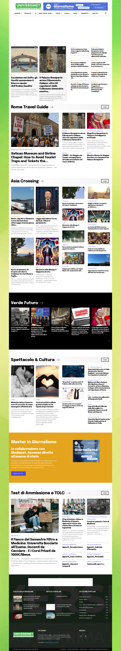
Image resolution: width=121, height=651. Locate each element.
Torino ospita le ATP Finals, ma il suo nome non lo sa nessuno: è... (100, 64)
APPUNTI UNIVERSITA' (69, 545)
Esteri (13, 75)
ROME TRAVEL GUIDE (45, 13)
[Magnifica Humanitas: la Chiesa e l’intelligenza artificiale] (98, 121)
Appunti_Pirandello (95, 557)
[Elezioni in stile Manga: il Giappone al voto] (47, 251)
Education (14, 536)
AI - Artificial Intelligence (95, 131)
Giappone (14, 267)
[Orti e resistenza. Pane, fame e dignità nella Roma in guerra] (20, 317)
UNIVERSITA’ (85, 13)
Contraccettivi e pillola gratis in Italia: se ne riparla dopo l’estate (46, 405)
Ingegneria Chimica (61, 596)
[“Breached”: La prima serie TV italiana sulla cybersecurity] (73, 371)
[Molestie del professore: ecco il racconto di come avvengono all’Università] (22, 381)
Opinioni (73, 47)
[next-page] (108, 341)
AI (35, 13)
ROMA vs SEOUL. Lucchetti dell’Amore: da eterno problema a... (97, 205)
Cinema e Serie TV (68, 379)
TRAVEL (58, 13)
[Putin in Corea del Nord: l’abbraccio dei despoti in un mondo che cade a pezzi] (99, 238)
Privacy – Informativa (73, 649)
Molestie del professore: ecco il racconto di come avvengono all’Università (22, 405)
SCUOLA (66, 13)
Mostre (41, 75)
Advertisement (83, 649)
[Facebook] (81, 636)
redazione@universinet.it (51, 642)
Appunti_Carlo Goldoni (72, 557)
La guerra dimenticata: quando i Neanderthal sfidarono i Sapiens (99, 74)
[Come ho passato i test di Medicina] (98, 507)
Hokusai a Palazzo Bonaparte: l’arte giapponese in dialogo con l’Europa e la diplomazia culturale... (99, 53)
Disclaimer (63, 649)
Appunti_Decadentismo (72, 547)
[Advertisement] (60, 33)
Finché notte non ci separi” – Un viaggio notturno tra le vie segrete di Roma (72, 405)
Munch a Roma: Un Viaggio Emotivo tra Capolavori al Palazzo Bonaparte (98, 158)
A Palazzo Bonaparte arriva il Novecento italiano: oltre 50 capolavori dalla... (31, 606)
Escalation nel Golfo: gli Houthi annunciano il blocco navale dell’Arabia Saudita (31, 598)
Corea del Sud (15, 216)
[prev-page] (12, 341)
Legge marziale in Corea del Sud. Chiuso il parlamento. (46, 221)
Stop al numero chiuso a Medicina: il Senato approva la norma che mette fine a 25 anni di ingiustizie (72, 523)
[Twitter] (85, 636)
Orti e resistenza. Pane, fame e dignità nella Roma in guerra (80, 51)
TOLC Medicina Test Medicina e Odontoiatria (97, 518)
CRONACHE (27, 13)
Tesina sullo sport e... (96, 564)
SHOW (75, 13)
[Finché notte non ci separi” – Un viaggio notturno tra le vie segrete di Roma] (73, 393)
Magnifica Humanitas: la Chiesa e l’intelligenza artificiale (97, 136)
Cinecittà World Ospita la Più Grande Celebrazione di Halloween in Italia (99, 421)
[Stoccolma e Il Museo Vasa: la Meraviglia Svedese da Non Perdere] (60, 317)
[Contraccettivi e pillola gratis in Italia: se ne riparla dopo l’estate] (47, 381)
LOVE (13, 400)
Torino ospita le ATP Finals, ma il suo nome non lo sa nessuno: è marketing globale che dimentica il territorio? (80, 331)
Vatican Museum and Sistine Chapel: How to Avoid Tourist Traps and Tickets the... (33, 157)
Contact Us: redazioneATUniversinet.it (98, 649)
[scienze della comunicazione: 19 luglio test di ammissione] (50, 615)
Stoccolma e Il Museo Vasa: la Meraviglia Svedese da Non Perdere (79, 64)
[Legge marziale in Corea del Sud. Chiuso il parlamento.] (47, 200)
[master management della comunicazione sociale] (50, 607)
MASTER (95, 13)
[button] (106, 13)
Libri (89, 395)
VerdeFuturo (95, 47)
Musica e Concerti (93, 380)
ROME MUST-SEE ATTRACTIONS (21, 150)
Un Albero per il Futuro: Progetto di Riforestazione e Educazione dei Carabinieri (99, 88)
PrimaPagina (95, 70)
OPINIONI (17, 13)
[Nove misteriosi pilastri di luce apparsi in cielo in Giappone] (73, 236)
